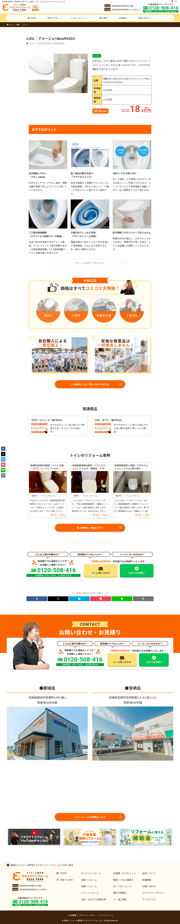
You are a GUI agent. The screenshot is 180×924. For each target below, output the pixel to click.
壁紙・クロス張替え (123, 879)
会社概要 (72, 915)
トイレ (32, 43)
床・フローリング (122, 886)
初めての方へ (67, 879)
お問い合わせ (149, 886)
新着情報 (146, 879)
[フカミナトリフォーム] (21, 8)
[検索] (176, 1)
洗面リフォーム (89, 886)
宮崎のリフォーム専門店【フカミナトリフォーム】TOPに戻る (41, 865)
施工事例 (122, 899)
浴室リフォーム (89, 879)
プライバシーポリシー (153, 892)
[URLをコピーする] (143, 598)
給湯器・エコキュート (124, 873)
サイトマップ (149, 899)
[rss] (172, 1)
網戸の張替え (120, 892)
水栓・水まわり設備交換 (93, 899)
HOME (63, 873)
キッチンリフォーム (91, 873)
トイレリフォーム (90, 892)
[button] (36, 598)
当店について (149, 873)
